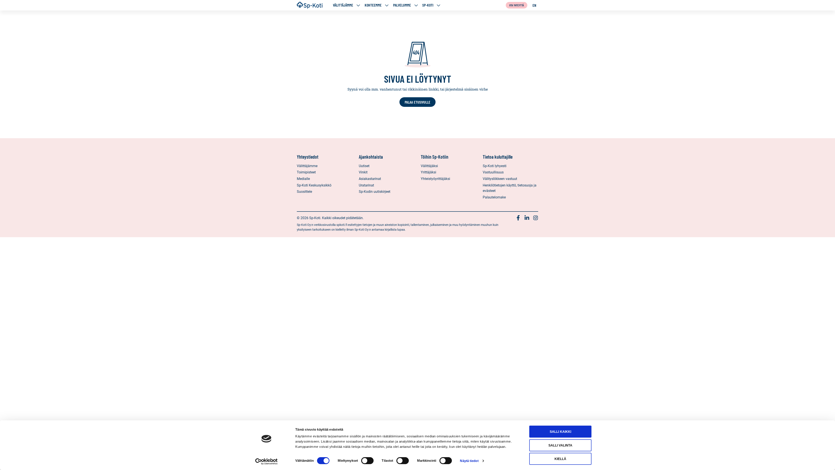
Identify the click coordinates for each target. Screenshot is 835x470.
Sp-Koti (427, 5)
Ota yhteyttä (516, 5)
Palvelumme (402, 5)
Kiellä (560, 459)
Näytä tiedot (469, 461)
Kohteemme (373, 5)
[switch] (367, 460)
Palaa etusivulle (417, 102)
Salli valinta (560, 445)
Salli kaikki (560, 431)
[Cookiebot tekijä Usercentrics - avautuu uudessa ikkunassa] (266, 461)
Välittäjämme (343, 5)
